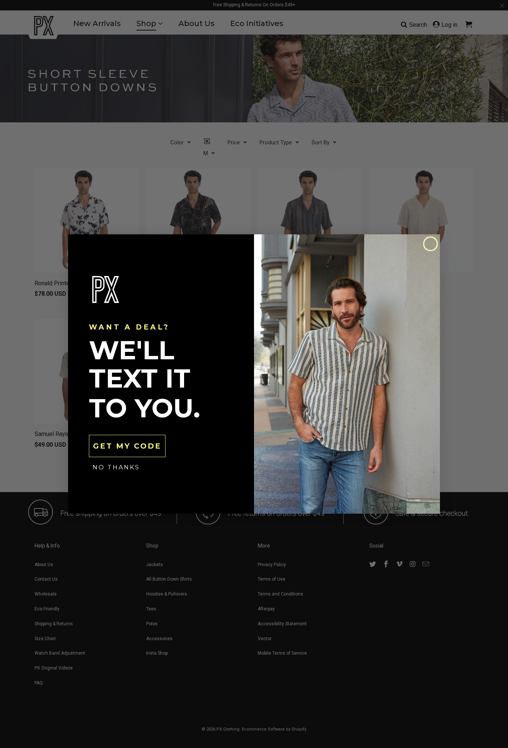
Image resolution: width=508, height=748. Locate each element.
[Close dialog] (430, 243)
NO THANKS (116, 467)
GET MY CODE (127, 446)
